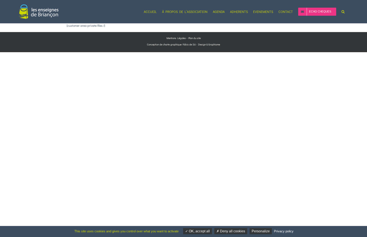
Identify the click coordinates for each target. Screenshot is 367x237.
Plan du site (194, 38)
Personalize (261, 231)
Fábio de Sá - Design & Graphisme (201, 44)
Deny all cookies (232, 231)
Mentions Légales (176, 38)
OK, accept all (199, 231)
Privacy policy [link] (284, 231)
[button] (343, 11)
